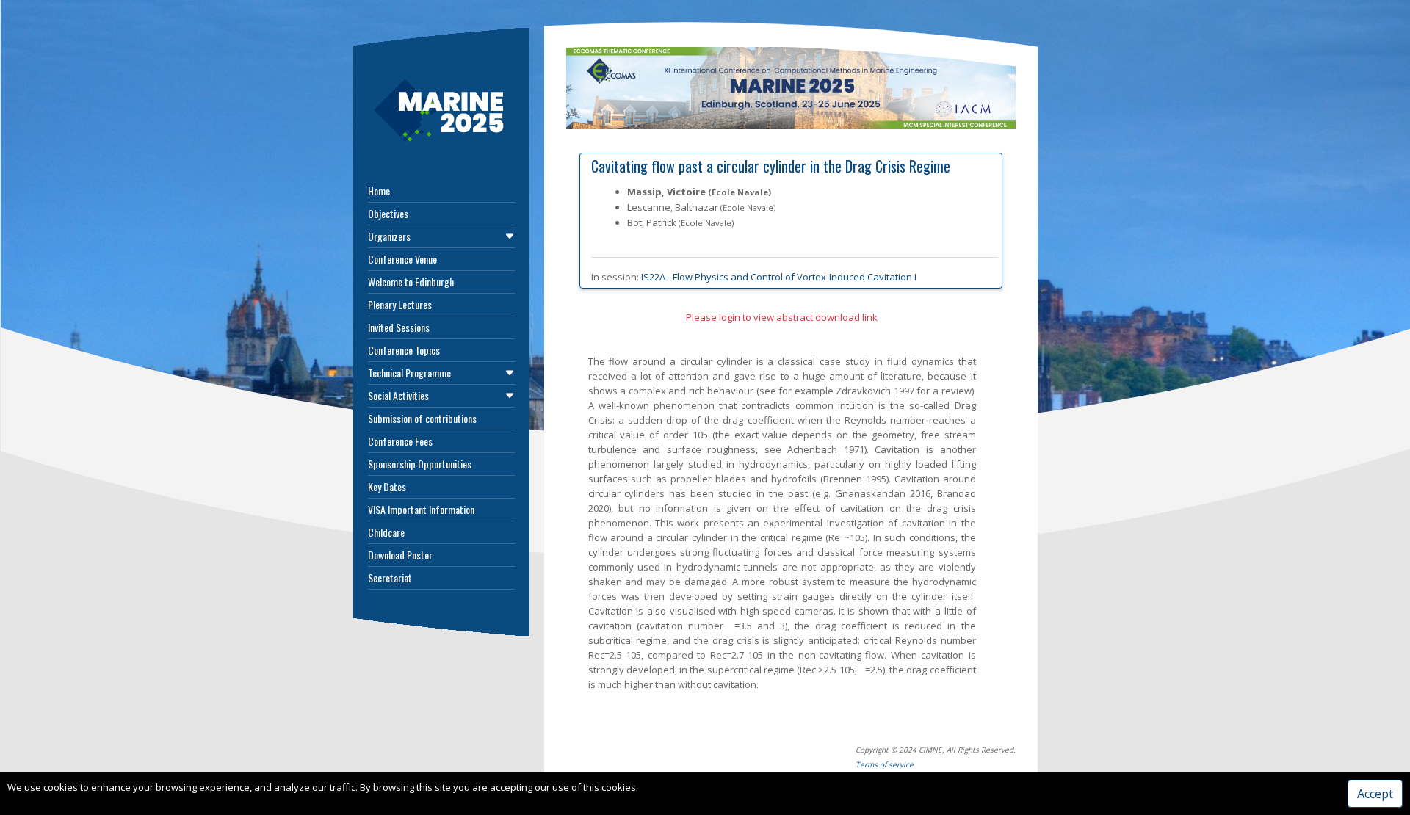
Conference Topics (404, 350)
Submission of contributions (422, 418)
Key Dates (387, 486)
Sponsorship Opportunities (419, 463)
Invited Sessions (399, 327)
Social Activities (398, 395)
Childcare (386, 532)
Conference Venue (402, 259)
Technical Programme (409, 372)
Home (379, 190)
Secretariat (390, 577)
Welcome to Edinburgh (411, 281)
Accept (1375, 794)
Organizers (389, 236)
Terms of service (885, 764)
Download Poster (400, 554)
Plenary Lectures (400, 304)
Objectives (388, 213)
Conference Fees (400, 441)
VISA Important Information (421, 509)
